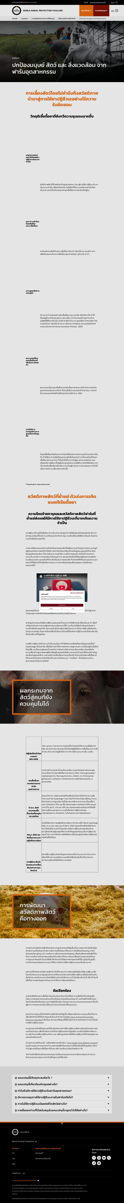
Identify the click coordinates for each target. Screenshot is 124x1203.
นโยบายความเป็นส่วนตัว (76, 593)
